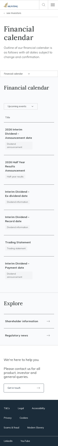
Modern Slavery (35, 427)
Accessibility (38, 408)
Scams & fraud (11, 427)
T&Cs (7, 408)
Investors (13, 13)
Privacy (8, 417)
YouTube (25, 441)
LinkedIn (8, 441)
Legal (21, 408)
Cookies (24, 417)
